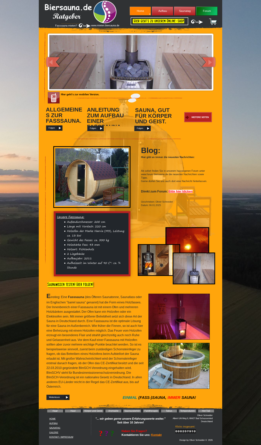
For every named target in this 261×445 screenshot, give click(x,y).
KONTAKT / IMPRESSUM (61, 437)
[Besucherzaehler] (185, 432)
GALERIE (53, 432)
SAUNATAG (54, 428)
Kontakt (156, 434)
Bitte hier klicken (181, 191)
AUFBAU (53, 423)
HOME (52, 419)
